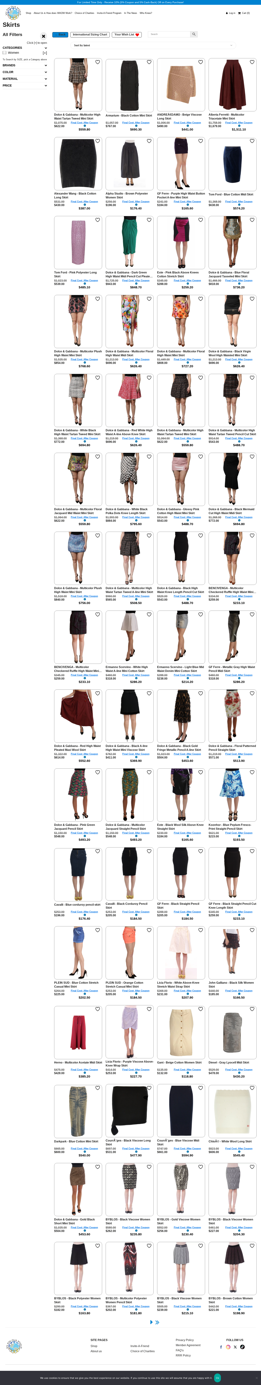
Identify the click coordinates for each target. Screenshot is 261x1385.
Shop (94, 1346)
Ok (217, 1377)
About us (96, 1351)
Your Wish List (125, 34)
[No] (256, 1378)
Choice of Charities (142, 1351)
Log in (231, 13)
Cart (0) (246, 13)
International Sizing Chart (90, 34)
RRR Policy (183, 1355)
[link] (152, 1322)
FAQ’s (180, 1350)
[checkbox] (25, 52)
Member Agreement (188, 1345)
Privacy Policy (185, 1340)
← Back (60, 34)
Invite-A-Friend (139, 1346)
